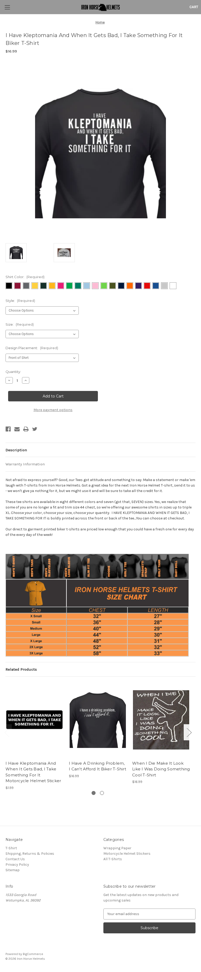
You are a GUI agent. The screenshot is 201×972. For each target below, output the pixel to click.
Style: (20, 300)
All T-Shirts (112, 859)
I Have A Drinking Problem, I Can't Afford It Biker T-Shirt (97, 766)
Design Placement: (31, 348)
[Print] (26, 429)
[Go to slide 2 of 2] (102, 793)
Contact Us (15, 859)
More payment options (53, 410)
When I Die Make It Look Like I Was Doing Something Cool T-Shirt (161, 769)
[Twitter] (34, 429)
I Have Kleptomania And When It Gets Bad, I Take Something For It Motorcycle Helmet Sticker (33, 772)
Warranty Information (25, 464)
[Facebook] (8, 429)
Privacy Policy (17, 864)
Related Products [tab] (21, 669)
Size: (19, 324)
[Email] (17, 429)
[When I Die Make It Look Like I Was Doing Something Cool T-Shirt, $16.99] (161, 720)
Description (16, 450)
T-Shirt (11, 848)
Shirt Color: (24, 277)
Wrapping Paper (117, 848)
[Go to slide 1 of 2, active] (94, 793)
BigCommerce (33, 954)
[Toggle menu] (7, 7)
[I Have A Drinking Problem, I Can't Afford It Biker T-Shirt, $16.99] (98, 720)
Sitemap (12, 870)
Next (189, 732)
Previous (7, 732)
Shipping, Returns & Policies (29, 853)
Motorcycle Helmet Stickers (126, 853)
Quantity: (13, 372)
